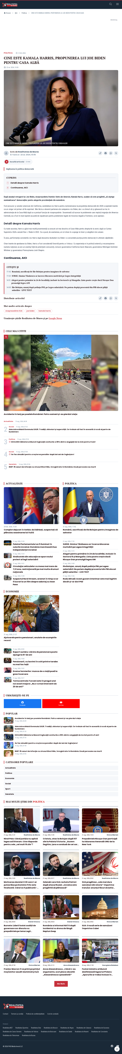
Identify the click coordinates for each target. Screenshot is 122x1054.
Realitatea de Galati (65, 1032)
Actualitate (8, 421)
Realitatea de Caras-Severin (12, 1032)
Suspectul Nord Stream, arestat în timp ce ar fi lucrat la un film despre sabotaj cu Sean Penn (35, 581)
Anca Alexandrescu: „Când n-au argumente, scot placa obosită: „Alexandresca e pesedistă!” (59, 972)
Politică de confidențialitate (35, 1014)
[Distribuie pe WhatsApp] (111, 153)
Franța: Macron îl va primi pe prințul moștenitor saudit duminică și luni (22, 970)
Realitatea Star (36, 1028)
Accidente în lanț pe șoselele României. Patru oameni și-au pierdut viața (40, 414)
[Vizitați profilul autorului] (6, 153)
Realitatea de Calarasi (84, 1028)
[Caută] (110, 4)
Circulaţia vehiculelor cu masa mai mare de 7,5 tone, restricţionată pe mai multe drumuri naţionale (36, 569)
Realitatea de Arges (67, 1028)
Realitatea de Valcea (31, 1032)
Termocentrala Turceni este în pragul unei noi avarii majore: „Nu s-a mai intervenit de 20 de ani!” (35, 684)
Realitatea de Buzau (28, 1035)
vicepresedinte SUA (13, 311)
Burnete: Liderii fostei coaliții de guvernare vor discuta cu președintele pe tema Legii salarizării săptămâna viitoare (20, 929)
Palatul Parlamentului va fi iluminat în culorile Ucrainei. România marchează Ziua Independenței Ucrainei (35, 547)
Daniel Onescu (34, 922)
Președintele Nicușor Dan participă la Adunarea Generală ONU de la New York (99, 841)
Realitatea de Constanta (99, 1032)
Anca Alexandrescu (71, 965)
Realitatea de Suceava (101, 1028)
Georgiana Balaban (110, 965)
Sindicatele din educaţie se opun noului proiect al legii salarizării (33, 558)
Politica (24, 13)
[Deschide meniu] (117, 4)
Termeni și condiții (17, 1014)
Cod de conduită (52, 1014)
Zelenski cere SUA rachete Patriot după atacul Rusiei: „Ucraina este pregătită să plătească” (60, 885)
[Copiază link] (100, 153)
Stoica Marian (112, 835)
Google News (55, 318)
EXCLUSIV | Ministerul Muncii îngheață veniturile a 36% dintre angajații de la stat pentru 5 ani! (53, 442)
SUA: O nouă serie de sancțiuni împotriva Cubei (97, 927)
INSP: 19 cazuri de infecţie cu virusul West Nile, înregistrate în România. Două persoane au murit (52, 467)
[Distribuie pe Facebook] (105, 153)
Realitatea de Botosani (48, 1032)
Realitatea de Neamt (82, 1032)
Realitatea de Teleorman (11, 1035)
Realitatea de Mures (28, 151)
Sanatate (12, 464)
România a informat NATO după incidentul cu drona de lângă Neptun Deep (59, 928)
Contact (5, 1014)
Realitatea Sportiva (21, 1028)
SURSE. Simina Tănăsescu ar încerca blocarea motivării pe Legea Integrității (46, 276)
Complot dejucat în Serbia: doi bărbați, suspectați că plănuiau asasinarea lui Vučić (31, 531)
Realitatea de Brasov (51, 1028)
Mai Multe (61, 984)
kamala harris (45, 311)
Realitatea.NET (8, 1028)
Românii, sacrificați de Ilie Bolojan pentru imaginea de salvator (40, 271)
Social (11, 427)
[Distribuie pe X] (116, 153)
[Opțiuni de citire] (117, 1049)
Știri (16, 13)
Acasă (8, 13)
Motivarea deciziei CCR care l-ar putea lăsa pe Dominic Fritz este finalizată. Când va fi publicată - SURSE (20, 886)
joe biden (30, 311)
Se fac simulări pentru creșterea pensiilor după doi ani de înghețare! (42, 454)
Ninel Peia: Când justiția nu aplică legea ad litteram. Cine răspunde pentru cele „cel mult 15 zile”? (21, 841)
